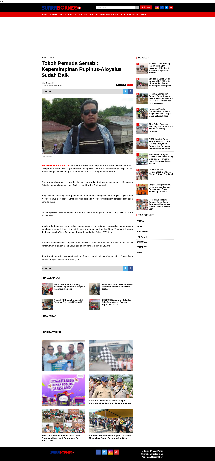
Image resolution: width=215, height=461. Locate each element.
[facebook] (162, 7)
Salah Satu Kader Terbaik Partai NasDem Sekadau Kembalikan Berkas (117, 286)
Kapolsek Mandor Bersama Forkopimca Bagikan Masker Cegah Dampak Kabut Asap (160, 112)
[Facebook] (130, 91)
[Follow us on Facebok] (98, 452)
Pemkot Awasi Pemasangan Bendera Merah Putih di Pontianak (161, 172)
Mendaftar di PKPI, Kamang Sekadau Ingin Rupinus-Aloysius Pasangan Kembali (69, 286)
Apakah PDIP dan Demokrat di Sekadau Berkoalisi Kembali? (68, 301)
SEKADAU (53, 14)
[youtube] (171, 7)
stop (130, 84)
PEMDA (63, 14)
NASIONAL (73, 14)
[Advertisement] (107, 36)
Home (44, 58)
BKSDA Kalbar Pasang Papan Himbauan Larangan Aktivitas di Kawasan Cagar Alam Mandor (159, 68)
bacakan (122, 84)
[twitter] (166, 7)
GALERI (144, 14)
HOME (45, 14)
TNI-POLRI (93, 14)
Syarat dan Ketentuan (152, 454)
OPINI (122, 14)
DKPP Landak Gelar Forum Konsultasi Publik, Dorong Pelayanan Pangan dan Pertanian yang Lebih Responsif (161, 143)
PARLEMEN (105, 14)
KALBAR (83, 14)
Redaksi (145, 451)
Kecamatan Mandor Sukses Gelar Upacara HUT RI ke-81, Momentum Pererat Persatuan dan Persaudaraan (161, 98)
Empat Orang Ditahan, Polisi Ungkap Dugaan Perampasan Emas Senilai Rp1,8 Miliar (159, 188)
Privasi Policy (156, 451)
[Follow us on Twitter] (104, 452)
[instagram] (157, 7)
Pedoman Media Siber (152, 457)
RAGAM (114, 14)
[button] (171, 13)
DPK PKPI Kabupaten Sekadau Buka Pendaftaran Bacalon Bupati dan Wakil (116, 302)
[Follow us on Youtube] (116, 452)
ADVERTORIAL (133, 14)
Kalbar (139, 226)
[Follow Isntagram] (110, 452)
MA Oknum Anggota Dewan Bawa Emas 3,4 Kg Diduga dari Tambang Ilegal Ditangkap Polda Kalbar (161, 159)
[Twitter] (125, 91)
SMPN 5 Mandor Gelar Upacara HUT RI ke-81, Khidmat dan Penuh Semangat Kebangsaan (160, 82)
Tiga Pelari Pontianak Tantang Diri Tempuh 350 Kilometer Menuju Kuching (161, 127)
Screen (146, 7)
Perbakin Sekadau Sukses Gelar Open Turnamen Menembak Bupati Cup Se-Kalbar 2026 (61, 438)
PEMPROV (141, 247)
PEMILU (51, 58)
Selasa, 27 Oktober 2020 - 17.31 (51, 85)
